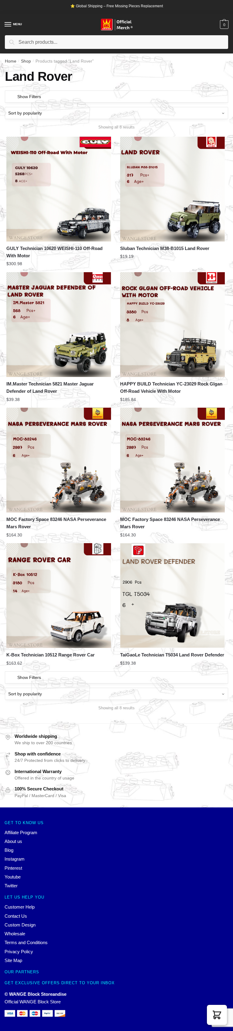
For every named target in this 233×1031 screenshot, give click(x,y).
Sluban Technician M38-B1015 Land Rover (164, 248)
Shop (26, 61)
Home (10, 61)
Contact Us (16, 916)
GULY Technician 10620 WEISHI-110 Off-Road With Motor (54, 252)
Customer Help (20, 906)
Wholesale (15, 933)
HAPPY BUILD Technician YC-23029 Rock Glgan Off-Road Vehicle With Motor (171, 387)
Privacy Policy (19, 951)
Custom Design (20, 924)
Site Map (13, 960)
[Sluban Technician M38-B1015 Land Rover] (172, 189)
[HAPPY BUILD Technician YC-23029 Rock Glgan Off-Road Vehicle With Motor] (172, 324)
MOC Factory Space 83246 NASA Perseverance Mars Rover (56, 523)
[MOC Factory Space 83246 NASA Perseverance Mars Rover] (58, 460)
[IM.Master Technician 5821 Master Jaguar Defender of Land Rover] (58, 324)
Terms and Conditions (26, 942)
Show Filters (29, 96)
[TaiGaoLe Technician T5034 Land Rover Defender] (172, 595)
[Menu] (8, 24)
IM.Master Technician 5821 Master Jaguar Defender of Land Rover (50, 387)
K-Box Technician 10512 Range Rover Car (50, 654)
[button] (217, 1015)
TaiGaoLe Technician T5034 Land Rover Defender (172, 654)
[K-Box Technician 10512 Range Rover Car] (58, 595)
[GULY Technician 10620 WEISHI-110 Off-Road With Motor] (58, 189)
